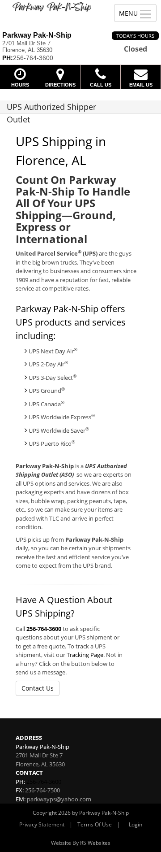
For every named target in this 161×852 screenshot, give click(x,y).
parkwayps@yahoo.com (59, 799)
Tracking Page (85, 655)
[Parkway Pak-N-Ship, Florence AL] (52, 7)
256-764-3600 (43, 629)
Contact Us (37, 688)
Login (135, 824)
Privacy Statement (41, 824)
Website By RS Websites (80, 843)
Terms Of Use (94, 824)
